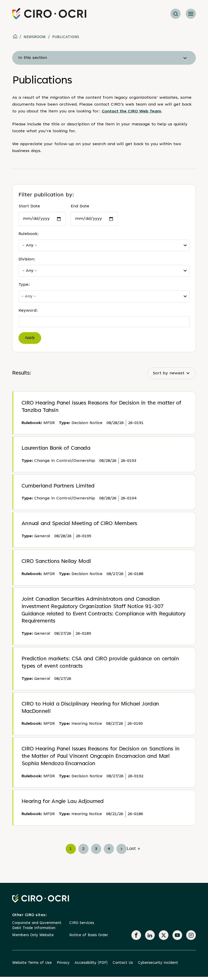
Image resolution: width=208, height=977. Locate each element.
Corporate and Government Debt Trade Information (36, 925)
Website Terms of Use (32, 963)
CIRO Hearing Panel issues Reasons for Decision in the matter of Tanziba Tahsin (101, 406)
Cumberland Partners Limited (58, 486)
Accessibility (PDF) (91, 963)
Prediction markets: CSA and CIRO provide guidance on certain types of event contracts (100, 662)
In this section (32, 58)
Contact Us (123, 963)
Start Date (29, 206)
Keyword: (28, 311)
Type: (24, 285)
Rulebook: (29, 234)
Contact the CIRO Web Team (131, 111)
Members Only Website (33, 935)
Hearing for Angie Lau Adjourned (63, 801)
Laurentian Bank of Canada (56, 448)
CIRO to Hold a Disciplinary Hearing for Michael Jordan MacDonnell (90, 707)
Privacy (63, 963)
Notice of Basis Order (88, 935)
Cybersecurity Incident (158, 963)
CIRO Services (81, 923)
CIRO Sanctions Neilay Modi (56, 561)
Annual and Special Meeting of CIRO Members (79, 524)
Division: (27, 259)
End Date (80, 206)
